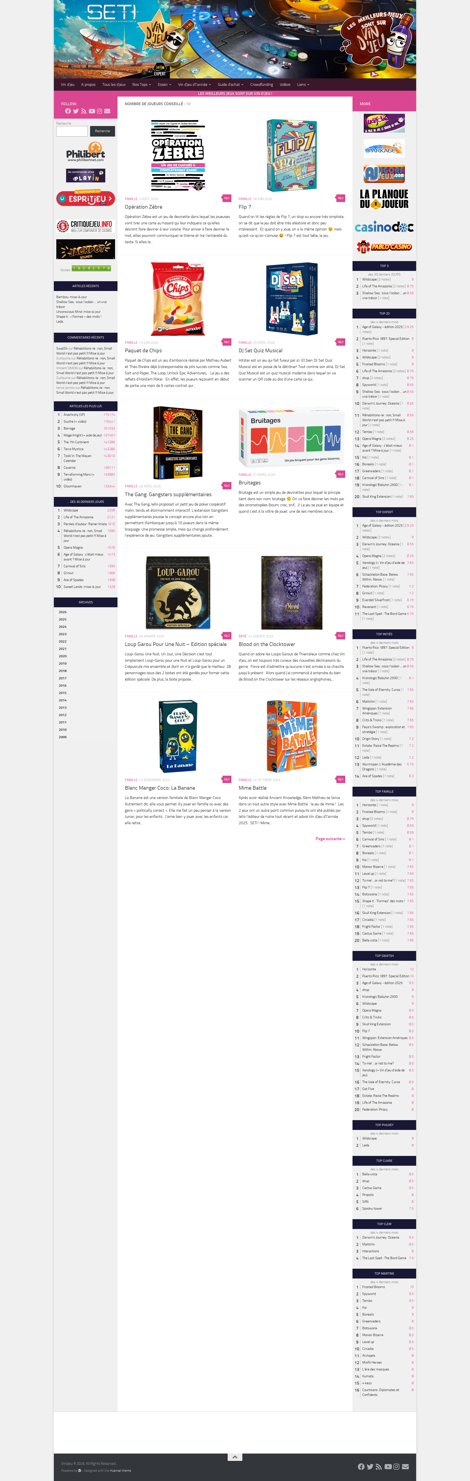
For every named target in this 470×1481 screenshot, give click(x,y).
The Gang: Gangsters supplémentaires (168, 494)
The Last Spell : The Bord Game (384, 614)
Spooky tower (372, 1208)
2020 (63, 656)
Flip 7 (245, 207)
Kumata (368, 1376)
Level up (368, 874)
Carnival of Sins (75, 566)
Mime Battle (253, 788)
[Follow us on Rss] (84, 111)
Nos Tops (139, 84)
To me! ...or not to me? (378, 880)
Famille (131, 199)
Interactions (370, 1251)
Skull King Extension (376, 496)
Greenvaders (371, 471)
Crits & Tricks (372, 720)
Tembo (367, 432)
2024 (63, 627)
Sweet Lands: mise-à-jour (82, 587)
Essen (163, 84)
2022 (63, 641)
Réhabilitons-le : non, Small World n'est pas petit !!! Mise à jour (85, 536)
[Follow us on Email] (107, 111)
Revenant (369, 607)
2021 (63, 649)
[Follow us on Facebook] (68, 111)
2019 (63, 663)
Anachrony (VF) (74, 415)
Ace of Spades (74, 580)
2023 (63, 634)
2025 (63, 619)
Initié (243, 636)
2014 (63, 700)
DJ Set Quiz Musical (260, 350)
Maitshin (368, 701)
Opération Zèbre (143, 207)
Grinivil (68, 573)
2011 (63, 722)
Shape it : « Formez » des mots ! (78, 317)
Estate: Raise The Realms (380, 746)
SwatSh (62, 348)
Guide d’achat (229, 84)
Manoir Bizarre (372, 867)
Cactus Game (371, 933)
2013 (63, 708)
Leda (59, 321)
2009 (63, 737)
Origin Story (370, 739)
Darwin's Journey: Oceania (380, 403)
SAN (365, 1202)
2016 (63, 686)
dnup (365, 378)
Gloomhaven (73, 486)
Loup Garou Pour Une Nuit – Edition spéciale (176, 644)
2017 (63, 678)
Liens (301, 84)
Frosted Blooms (373, 364)
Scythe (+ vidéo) (75, 421)
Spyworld (369, 385)
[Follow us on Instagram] (99, 111)
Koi (364, 457)
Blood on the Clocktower (267, 644)
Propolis (368, 1195)
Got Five (368, 1089)
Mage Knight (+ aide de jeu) (83, 435)
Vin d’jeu (67, 84)
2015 (63, 693)
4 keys (367, 1383)
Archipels (368, 1356)
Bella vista (369, 940)
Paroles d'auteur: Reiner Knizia (85, 524)
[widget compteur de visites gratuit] (91, 270)
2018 (63, 671)
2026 (63, 612)
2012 (63, 715)
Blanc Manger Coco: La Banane (160, 788)
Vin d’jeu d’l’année (192, 84)
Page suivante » (330, 838)
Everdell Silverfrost (376, 600)
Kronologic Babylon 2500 (380, 485)
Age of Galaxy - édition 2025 (382, 327)
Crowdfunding (261, 84)
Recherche (63, 123)
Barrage (69, 428)
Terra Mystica (73, 449)
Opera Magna (73, 547)
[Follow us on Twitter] (76, 111)
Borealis (368, 464)
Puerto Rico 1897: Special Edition (385, 339)
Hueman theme (120, 1470)
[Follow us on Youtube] (91, 111)
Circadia (368, 920)
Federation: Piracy (375, 586)
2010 (63, 730)
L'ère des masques (375, 1369)
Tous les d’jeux (114, 84)
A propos (88, 84)
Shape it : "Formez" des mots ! (383, 901)
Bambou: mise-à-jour (71, 297)
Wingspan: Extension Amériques (385, 1038)
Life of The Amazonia (78, 517)
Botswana (369, 894)
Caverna (69, 468)
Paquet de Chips (143, 350)
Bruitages (250, 483)
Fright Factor (371, 926)
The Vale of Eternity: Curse (381, 690)
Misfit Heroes (372, 1362)
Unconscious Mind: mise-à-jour (78, 312)
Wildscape (71, 510)
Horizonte (369, 350)
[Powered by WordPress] (79, 1470)
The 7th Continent (76, 442)
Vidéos (285, 84)
